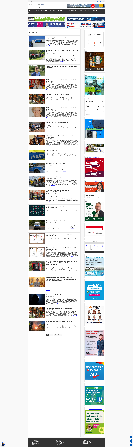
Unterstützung (60, 440)
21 (97, 248)
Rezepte (55, 10)
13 (94, 246)
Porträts (33, 444)
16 (102, 246)
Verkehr (76, 10)
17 (86, 248)
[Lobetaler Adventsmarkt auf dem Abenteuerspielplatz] (37, 215)
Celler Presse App (35, 441)
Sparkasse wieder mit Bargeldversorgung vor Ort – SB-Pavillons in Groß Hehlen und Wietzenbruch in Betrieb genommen (61, 263)
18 (89, 248)
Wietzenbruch (53, 53)
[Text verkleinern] (131, 440)
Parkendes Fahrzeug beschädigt (55, 221)
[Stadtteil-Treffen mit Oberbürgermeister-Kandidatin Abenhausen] (37, 89)
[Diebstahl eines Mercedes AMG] (37, 173)
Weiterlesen (48, 45)
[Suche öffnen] (104, 11)
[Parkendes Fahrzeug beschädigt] (37, 230)
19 (91, 248)
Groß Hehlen (55, 265)
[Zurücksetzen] (131, 445)
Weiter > (59, 334)
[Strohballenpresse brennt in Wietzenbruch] (37, 330)
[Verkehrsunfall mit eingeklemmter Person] (37, 186)
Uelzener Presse (86, 443)
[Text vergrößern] (131, 437)
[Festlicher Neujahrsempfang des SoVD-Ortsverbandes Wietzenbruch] (37, 199)
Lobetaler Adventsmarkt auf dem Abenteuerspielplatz (56, 206)
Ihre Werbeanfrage (35, 443)
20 (94, 248)
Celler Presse (34, 440)
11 (55, 334)
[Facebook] (97, 1)
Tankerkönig (88, 115)
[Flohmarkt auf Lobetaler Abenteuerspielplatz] (37, 103)
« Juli (87, 252)
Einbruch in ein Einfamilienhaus (55, 295)
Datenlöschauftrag (60, 442)
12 (91, 246)
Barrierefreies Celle (86, 441)
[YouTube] (102, 1)
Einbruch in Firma (51, 150)
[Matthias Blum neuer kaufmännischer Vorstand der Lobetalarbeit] (37, 75)
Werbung (59, 441)
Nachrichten (30, 10)
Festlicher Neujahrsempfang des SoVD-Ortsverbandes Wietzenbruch (58, 191)
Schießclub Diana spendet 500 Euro (57, 122)
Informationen (34, 442)
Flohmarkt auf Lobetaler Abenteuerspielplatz (59, 94)
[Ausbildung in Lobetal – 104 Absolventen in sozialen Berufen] (37, 59)
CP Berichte (37, 10)
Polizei (53, 38)
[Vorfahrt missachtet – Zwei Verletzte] (37, 46)
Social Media (87, 10)
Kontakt (29, 12)
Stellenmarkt (71, 10)
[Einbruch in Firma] (37, 159)
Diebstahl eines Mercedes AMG (55, 164)
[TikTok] (100, 1)
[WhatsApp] (103, 1)
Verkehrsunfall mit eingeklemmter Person (58, 177)
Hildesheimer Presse (87, 442)
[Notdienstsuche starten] (102, 229)
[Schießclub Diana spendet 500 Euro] (37, 131)
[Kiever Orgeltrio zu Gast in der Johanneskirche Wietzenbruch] (37, 145)
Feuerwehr (54, 178)
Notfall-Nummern (95, 10)
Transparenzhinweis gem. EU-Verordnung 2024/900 (95, 157)
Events (66, 10)
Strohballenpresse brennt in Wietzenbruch (59, 321)
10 (86, 246)
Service (81, 10)
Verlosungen (60, 10)
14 (97, 246)
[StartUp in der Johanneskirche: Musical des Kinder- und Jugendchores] (37, 243)
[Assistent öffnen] (3, 444)
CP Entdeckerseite (44, 10)
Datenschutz (59, 443)
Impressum (59, 444)
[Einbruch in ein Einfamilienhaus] (37, 304)
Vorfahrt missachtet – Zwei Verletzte (57, 37)
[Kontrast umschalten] (131, 442)
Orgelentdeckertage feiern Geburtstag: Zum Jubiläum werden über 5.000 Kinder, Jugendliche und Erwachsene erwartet (61, 279)
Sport (51, 10)
